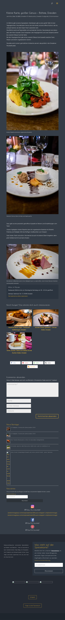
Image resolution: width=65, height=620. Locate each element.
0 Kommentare (53, 16)
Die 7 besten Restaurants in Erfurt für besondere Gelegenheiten (27, 439)
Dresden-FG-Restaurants (28, 16)
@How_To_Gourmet (32, 510)
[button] (15, 362)
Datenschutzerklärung (11, 494)
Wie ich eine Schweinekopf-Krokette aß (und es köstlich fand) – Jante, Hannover (31, 452)
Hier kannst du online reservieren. (18, 296)
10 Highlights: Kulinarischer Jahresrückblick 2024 (23, 433)
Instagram (32, 597)
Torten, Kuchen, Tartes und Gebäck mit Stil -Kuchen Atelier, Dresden (19, 352)
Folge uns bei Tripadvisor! (32, 605)
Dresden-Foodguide (42, 16)
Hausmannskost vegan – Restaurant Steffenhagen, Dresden (19, 329)
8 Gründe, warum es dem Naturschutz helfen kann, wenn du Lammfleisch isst (30, 446)
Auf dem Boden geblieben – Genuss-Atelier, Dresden (46, 329)
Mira (10, 16)
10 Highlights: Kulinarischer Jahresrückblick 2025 (23, 427)
